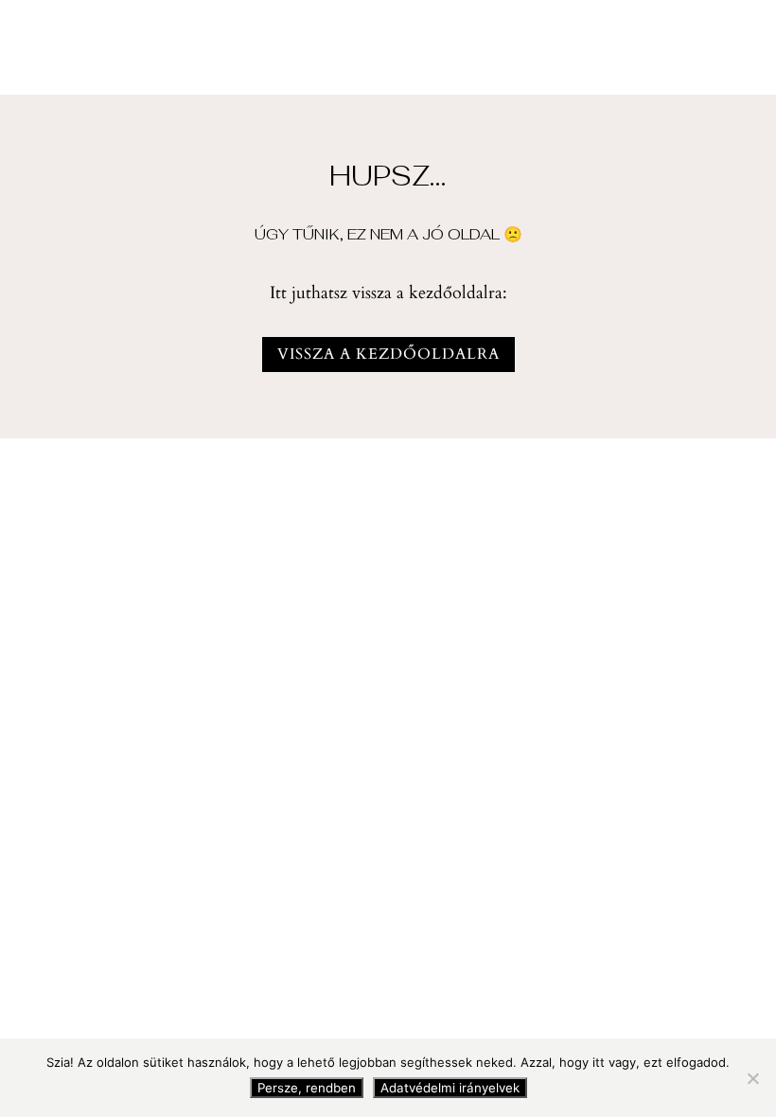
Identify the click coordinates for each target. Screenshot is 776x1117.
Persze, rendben (306, 1087)
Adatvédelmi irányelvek (450, 1087)
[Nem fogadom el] (752, 1078)
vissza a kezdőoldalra (388, 354)
